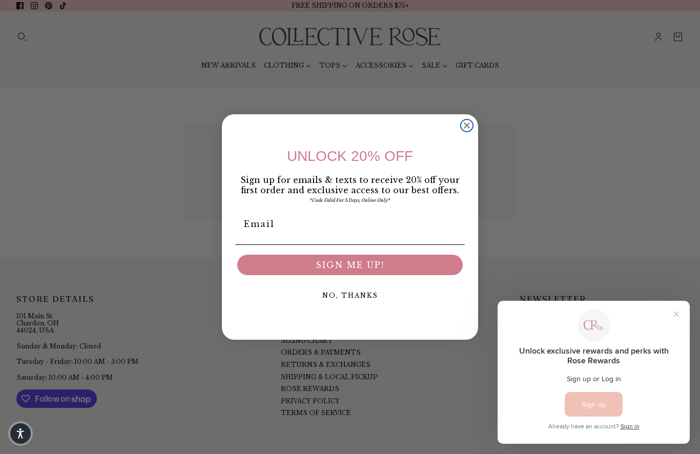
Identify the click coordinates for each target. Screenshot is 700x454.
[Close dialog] (467, 125)
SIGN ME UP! (350, 265)
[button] (20, 433)
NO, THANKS (350, 295)
